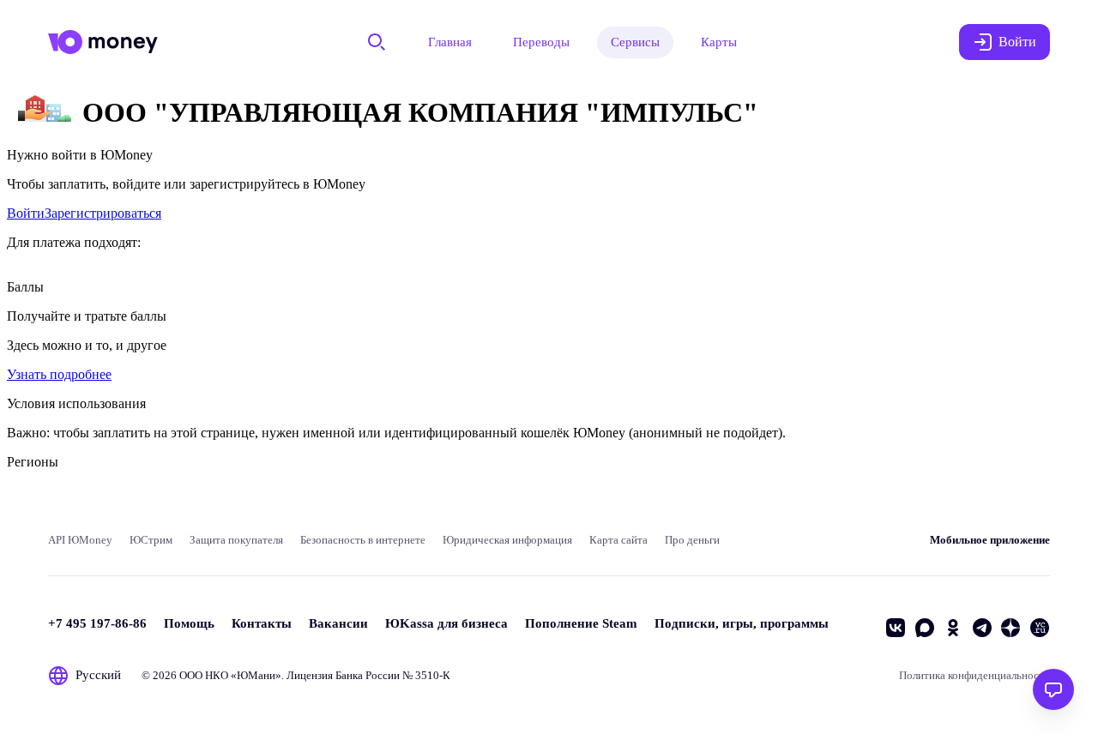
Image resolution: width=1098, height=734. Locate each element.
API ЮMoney (80, 539)
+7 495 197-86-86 (97, 623)
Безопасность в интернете (362, 539)
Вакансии (338, 623)
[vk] (895, 627)
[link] (26, 213)
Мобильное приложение (990, 539)
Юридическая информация (507, 539)
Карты (719, 42)
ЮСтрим (151, 539)
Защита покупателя (236, 539)
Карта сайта (618, 539)
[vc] (1039, 627)
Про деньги (692, 539)
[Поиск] (376, 42)
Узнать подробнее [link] (59, 374)
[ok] (953, 627)
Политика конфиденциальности (974, 675)
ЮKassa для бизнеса (446, 623)
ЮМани (256, 675)
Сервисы (635, 42)
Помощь (189, 623)
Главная (450, 42)
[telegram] (982, 627)
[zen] (1010, 627)
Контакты (262, 623)
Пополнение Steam (581, 623)
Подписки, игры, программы (742, 623)
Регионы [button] (32, 461)
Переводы (541, 42)
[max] (924, 627)
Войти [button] (1017, 41)
